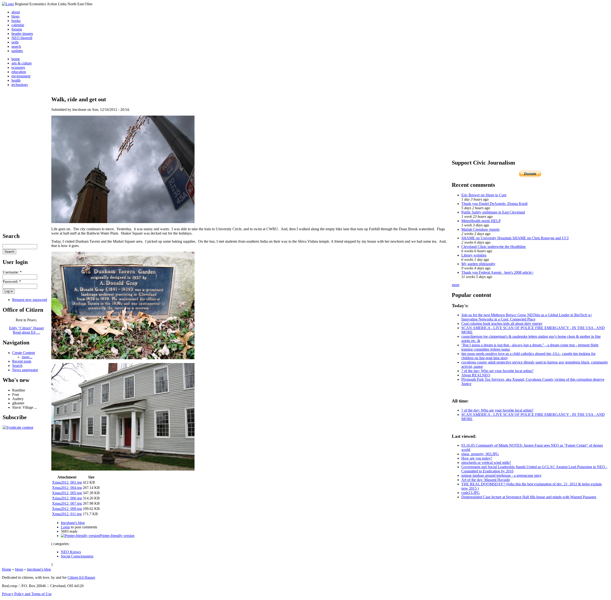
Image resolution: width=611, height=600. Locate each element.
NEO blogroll (21, 38)
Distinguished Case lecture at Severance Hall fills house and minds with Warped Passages (528, 497)
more (455, 285)
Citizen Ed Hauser (81, 577)
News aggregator (25, 370)
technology (19, 85)
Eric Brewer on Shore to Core (483, 195)
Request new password (29, 300)
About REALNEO (475, 375)
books (16, 21)
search (16, 46)
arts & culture (21, 63)
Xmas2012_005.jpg (67, 493)
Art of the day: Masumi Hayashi (485, 480)
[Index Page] (8, 4)
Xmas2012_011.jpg (67, 514)
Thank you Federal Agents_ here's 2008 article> (497, 272)
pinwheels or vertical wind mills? (486, 463)
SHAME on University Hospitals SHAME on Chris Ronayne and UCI (515, 238)
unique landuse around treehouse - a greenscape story (501, 475)
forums (16, 29)
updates (17, 51)
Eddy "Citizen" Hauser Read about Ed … (26, 330)
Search (17, 366)
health (16, 80)
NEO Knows (71, 552)
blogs (15, 16)
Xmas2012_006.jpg (67, 498)
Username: (12, 272)
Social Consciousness (77, 556)
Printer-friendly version (117, 536)
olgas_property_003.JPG (480, 454)
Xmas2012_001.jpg (67, 482)
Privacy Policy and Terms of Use (27, 594)
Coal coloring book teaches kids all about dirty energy (502, 323)
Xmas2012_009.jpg (67, 509)
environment (20, 76)
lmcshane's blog (73, 523)
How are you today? (476, 458)
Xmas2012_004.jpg (67, 488)
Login (65, 527)
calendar (17, 25)
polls (15, 42)
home (15, 59)
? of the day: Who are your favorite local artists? (497, 371)
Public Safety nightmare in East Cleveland (493, 212)
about (15, 12)
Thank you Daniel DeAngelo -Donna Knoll (494, 204)
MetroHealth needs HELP (481, 221)
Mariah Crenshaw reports (480, 229)
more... (27, 357)
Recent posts (21, 361)
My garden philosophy (478, 264)
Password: (12, 281)
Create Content (23, 353)
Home (6, 569)
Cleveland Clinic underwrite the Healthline (493, 247)
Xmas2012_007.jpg (67, 503)
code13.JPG (470, 493)
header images (22, 34)
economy (18, 67)
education (18, 72)
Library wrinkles (473, 255)
